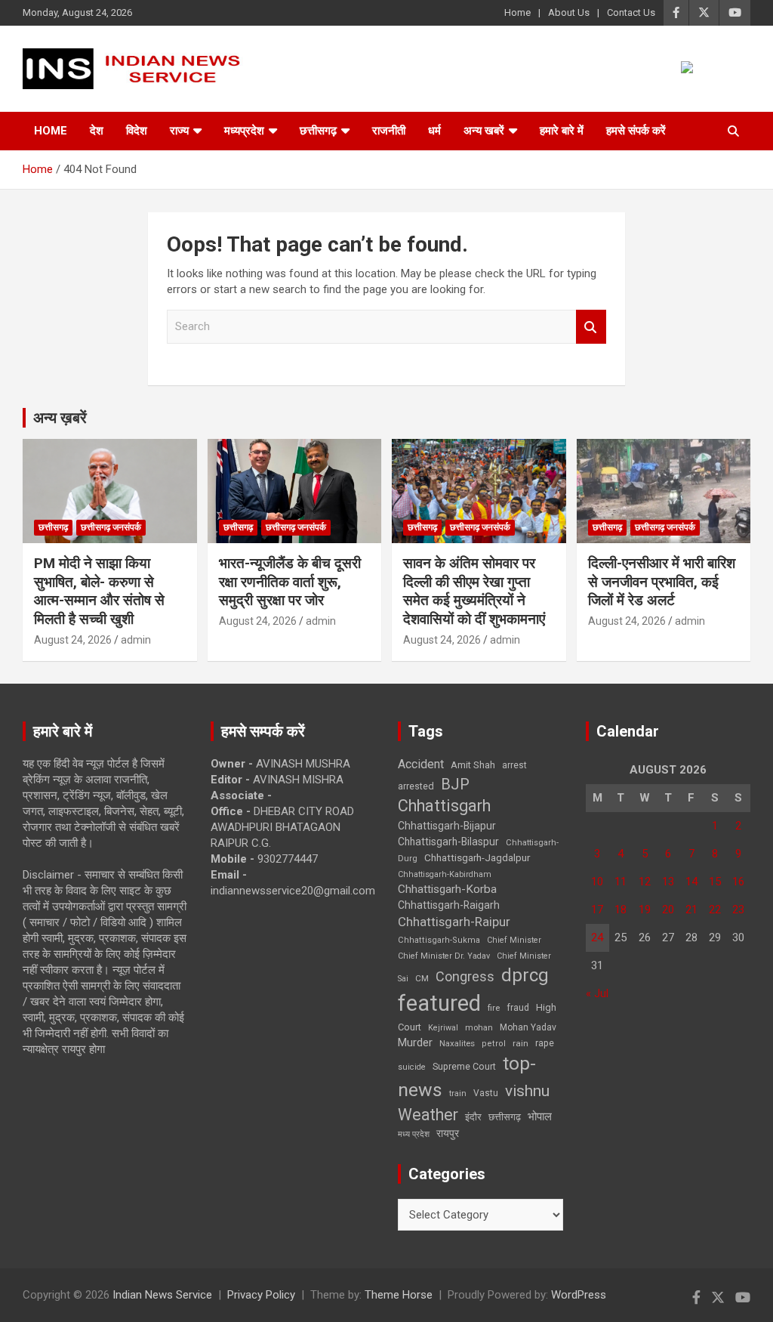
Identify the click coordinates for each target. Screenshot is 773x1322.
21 (691, 909)
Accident (421, 764)
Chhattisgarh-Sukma (439, 940)
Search (591, 327)
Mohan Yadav (528, 1027)
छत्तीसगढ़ (504, 1117)
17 (597, 909)
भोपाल (540, 1116)
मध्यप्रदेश (244, 130)
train (458, 1093)
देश (96, 130)
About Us (569, 12)
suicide (412, 1067)
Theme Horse (399, 1295)
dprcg (525, 975)
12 (645, 881)
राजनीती (388, 130)
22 (715, 909)
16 (738, 881)
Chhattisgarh (444, 805)
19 (645, 909)
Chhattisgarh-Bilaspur (448, 842)
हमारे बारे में (562, 130)
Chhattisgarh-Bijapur (447, 826)
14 (691, 881)
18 (620, 909)
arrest (514, 765)
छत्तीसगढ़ (318, 130)
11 (620, 881)
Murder (415, 1042)
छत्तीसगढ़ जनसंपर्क (111, 527)
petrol (494, 1044)
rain (520, 1043)
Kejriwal (443, 1028)
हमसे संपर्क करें (636, 130)
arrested (416, 786)
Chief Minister (514, 940)
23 (738, 909)
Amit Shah (473, 765)
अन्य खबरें (483, 130)
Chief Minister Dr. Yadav (444, 956)
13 (668, 881)
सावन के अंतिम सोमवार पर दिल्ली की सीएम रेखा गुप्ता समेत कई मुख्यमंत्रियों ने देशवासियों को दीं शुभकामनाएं (474, 591)
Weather (428, 1114)
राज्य (179, 130)
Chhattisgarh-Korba (447, 889)
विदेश (136, 130)
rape (544, 1043)
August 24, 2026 (73, 640)
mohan (479, 1028)
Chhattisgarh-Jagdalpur (477, 857)
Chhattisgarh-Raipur (454, 921)
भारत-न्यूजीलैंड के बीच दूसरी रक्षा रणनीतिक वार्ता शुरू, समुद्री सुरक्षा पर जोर (290, 581)
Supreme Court (464, 1066)
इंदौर (473, 1117)
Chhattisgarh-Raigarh (449, 905)
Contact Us (631, 12)
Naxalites (457, 1043)
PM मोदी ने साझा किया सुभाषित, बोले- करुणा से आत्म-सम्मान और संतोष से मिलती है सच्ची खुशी (99, 591)
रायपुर (447, 1133)
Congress (465, 976)
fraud (518, 1007)
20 (668, 909)
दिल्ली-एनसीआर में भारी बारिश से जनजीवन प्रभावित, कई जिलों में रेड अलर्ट (661, 581)
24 (597, 937)
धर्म (434, 130)
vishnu (527, 1091)
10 (597, 881)
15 (715, 881)
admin (136, 640)
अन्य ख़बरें (60, 418)
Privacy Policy (261, 1295)
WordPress (578, 1295)
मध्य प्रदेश (414, 1134)
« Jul (597, 993)
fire (494, 1007)
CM (422, 978)
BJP (455, 784)
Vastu (485, 1093)
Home (517, 12)
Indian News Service (162, 1295)
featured (439, 1003)
